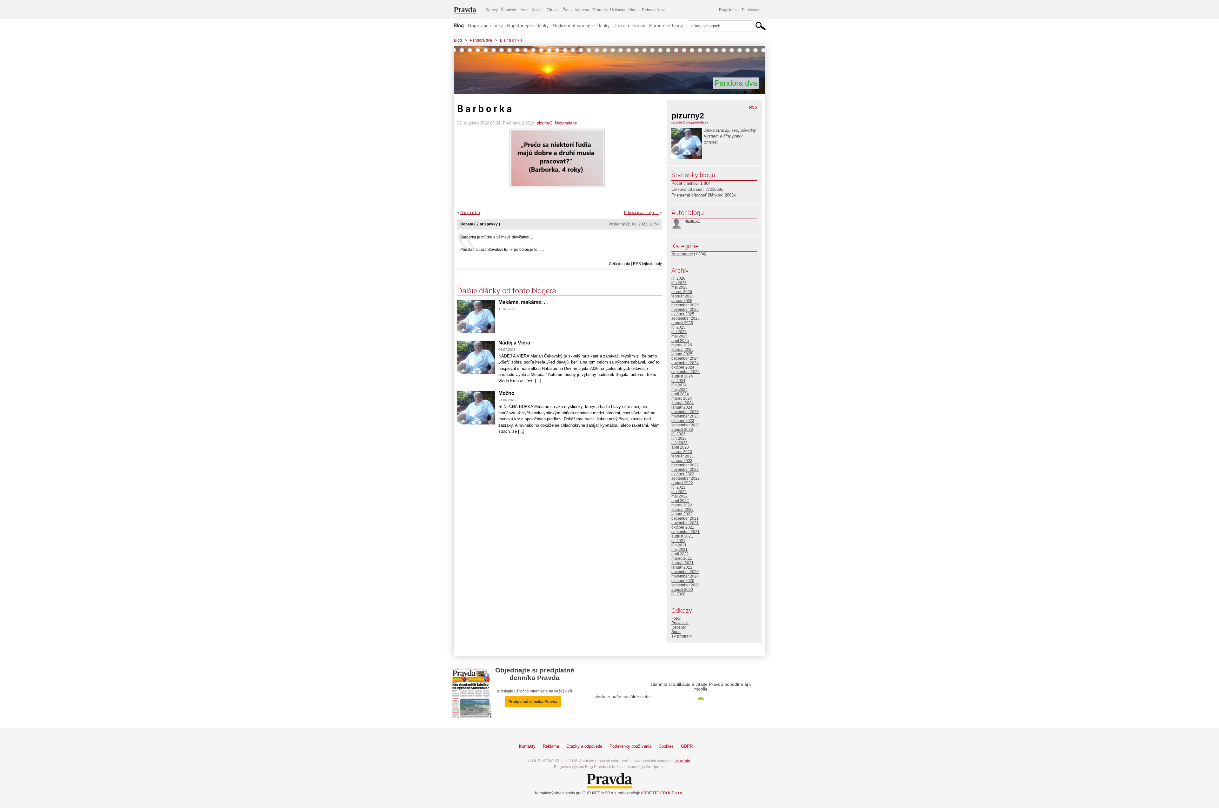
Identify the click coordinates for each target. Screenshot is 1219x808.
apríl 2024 (680, 394)
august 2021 (682, 536)
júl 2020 (678, 594)
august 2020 (682, 589)
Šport (676, 632)
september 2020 (685, 585)
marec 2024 (681, 398)
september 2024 (685, 372)
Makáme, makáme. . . (523, 302)
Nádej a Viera (514, 342)
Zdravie (553, 10)
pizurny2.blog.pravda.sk (690, 122)
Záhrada (599, 10)
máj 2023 (679, 443)
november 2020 (685, 576)
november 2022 (685, 469)
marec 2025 (681, 345)
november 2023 (685, 416)
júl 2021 (678, 540)
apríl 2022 (680, 500)
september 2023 (685, 425)
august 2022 (682, 483)
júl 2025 (678, 327)
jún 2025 (679, 332)
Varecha (582, 10)
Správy (492, 10)
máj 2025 (679, 336)
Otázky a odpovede (584, 746)
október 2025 (682, 314)
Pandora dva (481, 40)
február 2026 (682, 296)
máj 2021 (679, 549)
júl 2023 (678, 434)
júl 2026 (678, 278)
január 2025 (681, 354)
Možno (506, 393)
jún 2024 (679, 385)
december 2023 (685, 412)
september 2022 (685, 478)
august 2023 (682, 429)
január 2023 (681, 460)
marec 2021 (681, 558)
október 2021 (682, 527)
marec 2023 (681, 452)
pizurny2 (544, 123)
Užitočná (617, 10)
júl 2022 (678, 487)
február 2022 (682, 509)
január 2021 (681, 567)
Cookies (666, 746)
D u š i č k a (470, 212)
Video (634, 10)
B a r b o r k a (511, 40)
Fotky (676, 618)
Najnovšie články (485, 25)
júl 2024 (678, 380)
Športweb (509, 10)
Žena (567, 10)
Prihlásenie (752, 10)
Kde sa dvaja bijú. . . (641, 212)
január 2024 (681, 407)
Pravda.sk (680, 623)
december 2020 (685, 572)
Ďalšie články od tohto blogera (506, 290)
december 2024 (685, 358)
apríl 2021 (680, 554)
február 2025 (682, 349)
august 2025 (682, 323)
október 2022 (682, 474)
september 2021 (685, 532)
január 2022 (681, 514)
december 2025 (685, 305)
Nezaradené (566, 123)
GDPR (687, 746)
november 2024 (685, 363)
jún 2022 (679, 492)
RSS (753, 107)
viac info (683, 761)
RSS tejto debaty (647, 264)
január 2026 (681, 300)
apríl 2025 (680, 340)
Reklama (551, 746)
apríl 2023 (680, 447)
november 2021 (685, 523)
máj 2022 (679, 496)
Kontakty (527, 746)
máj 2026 (679, 287)
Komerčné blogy (666, 25)
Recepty (678, 627)
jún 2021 (679, 545)
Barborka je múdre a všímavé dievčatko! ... (496, 237)
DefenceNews (654, 10)
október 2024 (682, 367)
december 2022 (685, 465)
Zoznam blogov (629, 25)
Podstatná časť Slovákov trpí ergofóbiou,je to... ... (502, 249)
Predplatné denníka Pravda (533, 701)
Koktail (537, 10)
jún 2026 (679, 283)
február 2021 (682, 563)
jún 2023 (679, 438)
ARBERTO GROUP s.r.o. (662, 793)
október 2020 (682, 580)
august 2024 (682, 376)
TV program (681, 636)
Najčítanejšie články (528, 25)
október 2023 (682, 420)
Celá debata (619, 264)
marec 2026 (681, 292)
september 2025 (685, 318)
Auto (525, 10)
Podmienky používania (630, 746)
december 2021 (685, 518)
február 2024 (682, 403)
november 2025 (685, 309)
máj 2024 (679, 389)
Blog (459, 25)
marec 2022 (681, 505)
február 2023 (682, 456)
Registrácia (729, 10)
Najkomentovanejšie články (581, 25)
